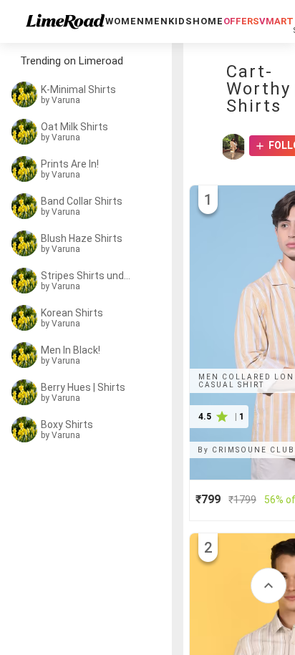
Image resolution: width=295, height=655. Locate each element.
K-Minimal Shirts (78, 89)
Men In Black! (70, 350)
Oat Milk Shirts (74, 126)
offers (241, 21)
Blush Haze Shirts (81, 238)
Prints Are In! (70, 164)
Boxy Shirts (67, 424)
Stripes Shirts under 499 (87, 275)
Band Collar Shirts (81, 201)
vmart (276, 21)
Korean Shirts (72, 313)
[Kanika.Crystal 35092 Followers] (233, 147)
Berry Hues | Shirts (83, 387)
